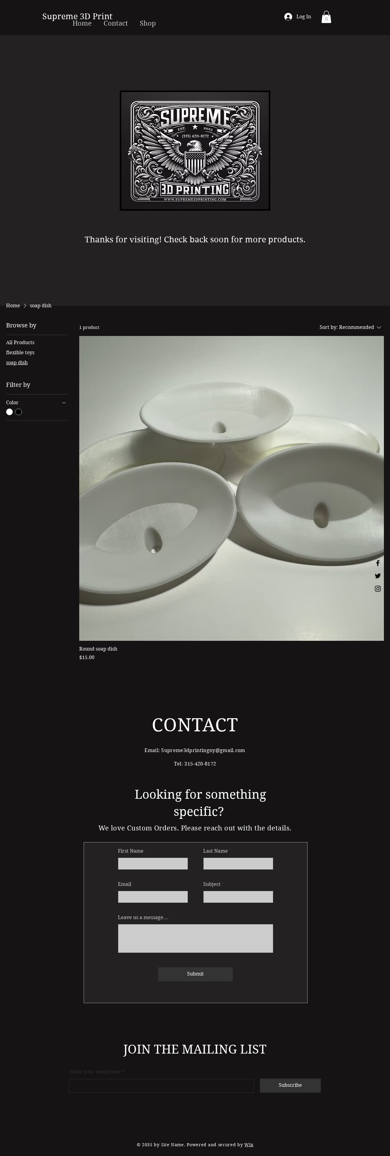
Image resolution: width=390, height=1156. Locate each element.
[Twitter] (378, 576)
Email (124, 884)
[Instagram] (378, 589)
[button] (326, 17)
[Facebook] (378, 563)
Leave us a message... (143, 917)
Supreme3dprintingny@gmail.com (203, 750)
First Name (131, 851)
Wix (248, 1144)
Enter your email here (95, 1071)
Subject (212, 884)
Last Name (215, 851)
